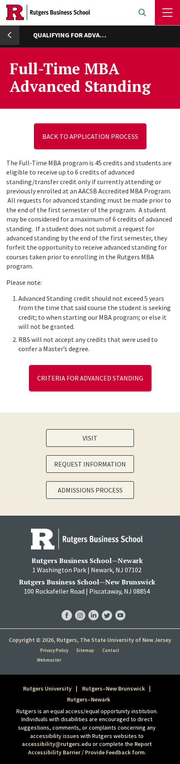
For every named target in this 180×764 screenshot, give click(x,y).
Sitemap (85, 650)
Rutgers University (47, 688)
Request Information (90, 464)
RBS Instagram (80, 607)
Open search (142, 12)
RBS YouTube (120, 607)
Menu (167, 12)
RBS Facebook (67, 607)
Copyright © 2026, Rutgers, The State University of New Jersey (90, 640)
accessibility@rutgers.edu (56, 744)
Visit (90, 438)
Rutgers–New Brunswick (113, 688)
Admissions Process (90, 490)
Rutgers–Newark (88, 699)
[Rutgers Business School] (48, 12)
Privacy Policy (54, 650)
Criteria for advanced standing (90, 378)
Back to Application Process (90, 136)
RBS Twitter (107, 607)
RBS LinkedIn (93, 607)
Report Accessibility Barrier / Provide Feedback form (90, 748)
